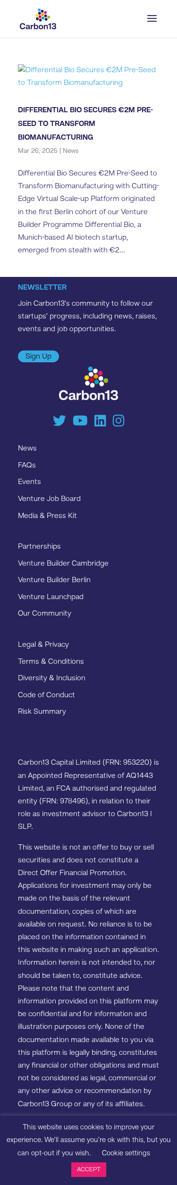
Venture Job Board (49, 499)
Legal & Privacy (43, 645)
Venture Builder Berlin (54, 580)
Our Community (44, 614)
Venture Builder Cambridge (63, 563)
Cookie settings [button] (126, 1153)
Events (29, 482)
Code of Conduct (46, 695)
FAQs (27, 465)
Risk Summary (42, 712)
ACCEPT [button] (89, 1170)
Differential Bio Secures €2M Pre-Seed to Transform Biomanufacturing (85, 124)
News (71, 151)
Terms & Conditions (51, 662)
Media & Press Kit (47, 516)
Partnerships (39, 547)
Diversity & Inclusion (51, 678)
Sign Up (38, 356)
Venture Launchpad (51, 597)
